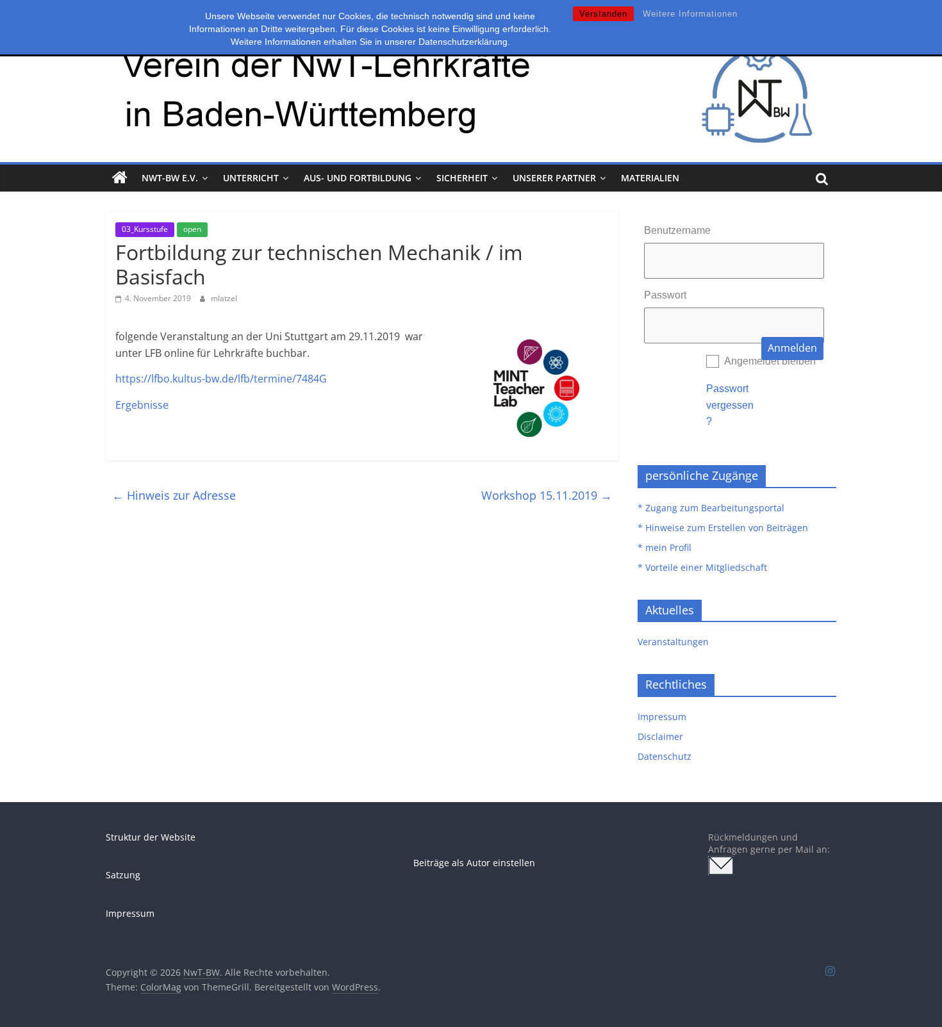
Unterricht (251, 178)
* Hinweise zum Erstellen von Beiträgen (723, 528)
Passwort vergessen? (730, 405)
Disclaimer (660, 736)
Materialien (650, 178)
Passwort (665, 295)
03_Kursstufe (145, 229)
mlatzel (224, 298)
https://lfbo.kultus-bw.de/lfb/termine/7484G (221, 379)
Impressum (662, 717)
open (192, 229)
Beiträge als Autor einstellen (474, 863)
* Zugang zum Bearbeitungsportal (711, 508)
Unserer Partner (554, 178)
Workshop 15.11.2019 (546, 495)
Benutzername (677, 230)
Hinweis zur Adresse (174, 495)
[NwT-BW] (120, 178)
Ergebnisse (142, 405)
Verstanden (603, 14)
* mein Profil (664, 547)
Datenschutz (664, 756)
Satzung (123, 875)
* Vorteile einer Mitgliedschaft (702, 567)
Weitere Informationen (690, 14)
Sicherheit (462, 178)
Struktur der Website (150, 837)
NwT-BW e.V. (170, 178)
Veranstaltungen (673, 642)
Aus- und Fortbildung (357, 178)
